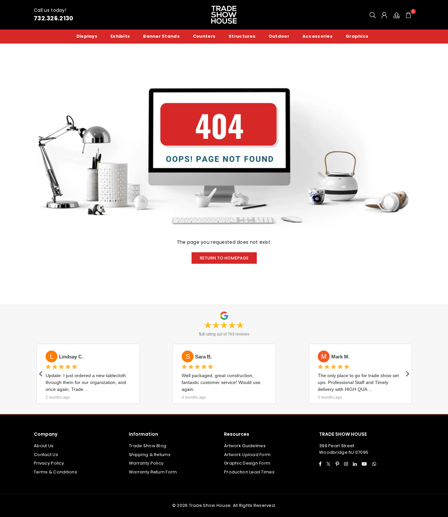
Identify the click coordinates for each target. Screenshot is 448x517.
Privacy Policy (49, 463)
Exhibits (120, 36)
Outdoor (279, 36)
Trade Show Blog (147, 446)
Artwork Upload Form (247, 454)
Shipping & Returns (150, 454)
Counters (204, 36)
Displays (86, 36)
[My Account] (384, 15)
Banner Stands (161, 36)
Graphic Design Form (247, 463)
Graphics (357, 36)
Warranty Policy (146, 463)
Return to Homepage (224, 258)
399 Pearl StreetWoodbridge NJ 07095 (343, 449)
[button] (408, 15)
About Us (43, 446)
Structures (242, 36)
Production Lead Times (249, 472)
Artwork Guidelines (245, 446)
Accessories (317, 36)
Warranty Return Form (153, 472)
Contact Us (46, 454)
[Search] (372, 15)
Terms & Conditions (55, 472)
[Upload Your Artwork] (396, 15)
